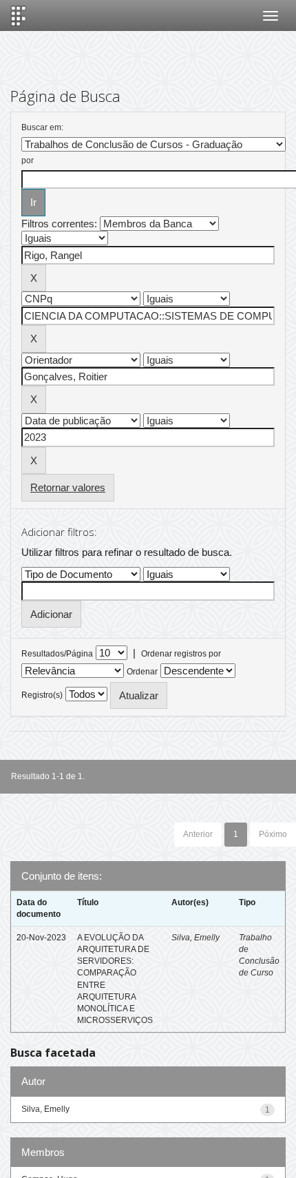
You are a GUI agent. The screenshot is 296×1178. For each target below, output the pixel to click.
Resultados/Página (57, 654)
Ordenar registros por (181, 654)
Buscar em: (42, 127)
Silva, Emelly (195, 937)
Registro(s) (42, 695)
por (27, 160)
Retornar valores (67, 487)
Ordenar (142, 671)
